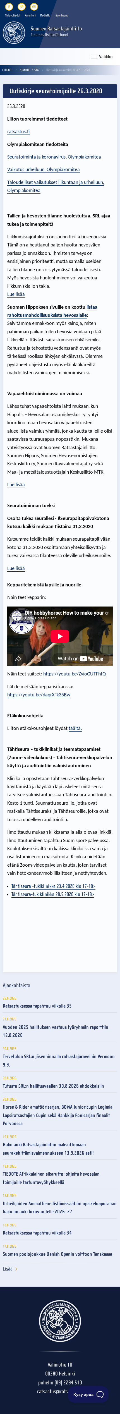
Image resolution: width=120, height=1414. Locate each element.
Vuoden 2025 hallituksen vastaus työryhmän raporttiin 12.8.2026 (55, 1031)
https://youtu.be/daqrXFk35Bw (38, 695)
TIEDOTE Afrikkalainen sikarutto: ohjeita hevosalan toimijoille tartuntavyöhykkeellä (51, 1178)
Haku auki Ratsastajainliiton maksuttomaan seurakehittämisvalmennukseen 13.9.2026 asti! (48, 1149)
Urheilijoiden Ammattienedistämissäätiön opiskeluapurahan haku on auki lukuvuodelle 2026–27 (60, 1208)
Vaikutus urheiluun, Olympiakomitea (43, 169)
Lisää (8, 1269)
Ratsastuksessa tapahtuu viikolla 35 (37, 1006)
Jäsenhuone (61, 15)
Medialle (45, 15)
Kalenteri (30, 15)
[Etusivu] (14, 32)
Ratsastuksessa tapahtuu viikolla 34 (37, 1233)
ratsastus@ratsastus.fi (60, 1391)
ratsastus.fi (18, 132)
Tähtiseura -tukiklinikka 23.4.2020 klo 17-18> (53, 886)
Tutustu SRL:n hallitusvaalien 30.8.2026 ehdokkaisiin (53, 1086)
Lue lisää (16, 294)
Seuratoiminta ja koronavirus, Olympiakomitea (54, 157)
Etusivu (7, 70)
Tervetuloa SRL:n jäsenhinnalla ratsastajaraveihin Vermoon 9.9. (59, 1061)
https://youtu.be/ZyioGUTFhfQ (74, 674)
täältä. (75, 728)
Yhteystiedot (12, 15)
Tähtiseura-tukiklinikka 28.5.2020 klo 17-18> (52, 894)
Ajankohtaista (29, 70)
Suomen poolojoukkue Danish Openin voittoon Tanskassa (57, 1254)
